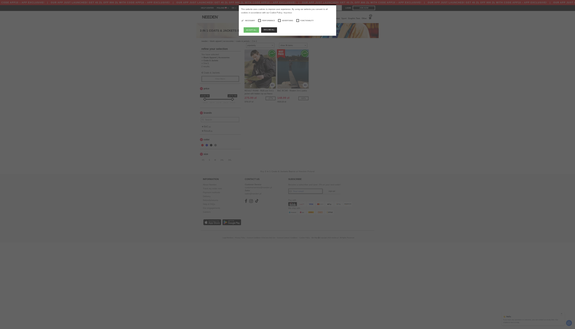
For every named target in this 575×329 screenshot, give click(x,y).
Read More (288, 13)
